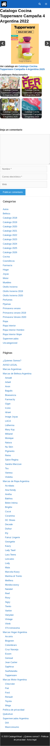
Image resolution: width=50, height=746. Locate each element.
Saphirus (9, 666)
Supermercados (11, 338)
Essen (8, 654)
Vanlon (8, 610)
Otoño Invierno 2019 (13, 291)
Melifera (9, 580)
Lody (7, 563)
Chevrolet (10, 684)
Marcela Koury (12, 572)
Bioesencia (10, 395)
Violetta (9, 477)
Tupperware (11, 675)
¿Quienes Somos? (12, 360)
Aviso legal (31, 739)
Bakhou (9, 498)
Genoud (9, 658)
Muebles (7, 282)
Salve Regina (11, 459)
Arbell (8, 382)
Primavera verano (12, 308)
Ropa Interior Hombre (13, 330)
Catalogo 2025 (10, 248)
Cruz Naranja (11, 649)
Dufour (8, 528)
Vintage (9, 619)
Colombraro (11, 645)
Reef (7, 593)
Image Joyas (11, 416)
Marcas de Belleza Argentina (17, 373)
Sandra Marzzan (13, 464)
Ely (6, 533)
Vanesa (8, 472)
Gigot (7, 403)
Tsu (7, 468)
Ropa (5, 321)
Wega (8, 705)
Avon (7, 386)
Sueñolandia (11, 671)
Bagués (9, 390)
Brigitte (8, 507)
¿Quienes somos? (31, 736)
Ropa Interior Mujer (12, 334)
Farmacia (7, 265)
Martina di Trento (13, 576)
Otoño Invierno (10, 287)
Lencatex (9, 559)
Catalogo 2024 (10, 244)
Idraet (8, 412)
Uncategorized (10, 343)
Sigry (7, 602)
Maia (7, 567)
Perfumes (7, 300)
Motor (6, 278)
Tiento (8, 606)
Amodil (8, 378)
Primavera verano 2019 (14, 313)
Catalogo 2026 (10, 252)
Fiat (7, 688)
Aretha (8, 494)
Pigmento (9, 451)
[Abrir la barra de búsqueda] (39, 4)
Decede (9, 524)
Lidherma (9, 425)
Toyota (8, 701)
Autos (6, 209)
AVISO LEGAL (10, 365)
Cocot (8, 511)
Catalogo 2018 (10, 218)
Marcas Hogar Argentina (15, 632)
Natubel (9, 589)
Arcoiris (9, 636)
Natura (8, 442)
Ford (7, 692)
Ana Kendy (10, 490)
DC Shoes (10, 520)
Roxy (7, 597)
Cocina (6, 256)
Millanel (9, 434)
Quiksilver (8, 714)
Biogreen (9, 641)
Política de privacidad (13, 709)
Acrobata (9, 485)
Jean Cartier (11, 662)
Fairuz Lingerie (12, 537)
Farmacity (10, 399)
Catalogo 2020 (10, 226)
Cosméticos (9, 261)
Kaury (8, 546)
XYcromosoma (12, 628)
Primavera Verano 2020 (14, 317)
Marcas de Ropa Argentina (16, 481)
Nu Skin (9, 447)
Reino (8, 455)
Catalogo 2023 (10, 239)
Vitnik (8, 623)
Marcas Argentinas (12, 369)
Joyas (6, 274)
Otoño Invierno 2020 (13, 295)
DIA (7, 722)
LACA (8, 421)
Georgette (10, 541)
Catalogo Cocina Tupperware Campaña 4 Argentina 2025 (22, 68)
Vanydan (9, 615)
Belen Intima (11, 503)
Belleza (6, 213)
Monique (9, 438)
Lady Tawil (10, 550)
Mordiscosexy (12, 585)
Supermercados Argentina (16, 718)
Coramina (10, 516)
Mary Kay (10, 429)
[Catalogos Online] (4, 4)
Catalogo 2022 (10, 235)
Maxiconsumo (12, 727)
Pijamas (7, 304)
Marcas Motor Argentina (15, 679)
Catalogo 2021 (10, 231)
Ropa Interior (9, 325)
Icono (8, 408)
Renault (9, 697)
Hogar (6, 269)
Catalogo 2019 (10, 222)
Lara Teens (10, 554)
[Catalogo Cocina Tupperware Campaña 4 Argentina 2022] (25, 63)
